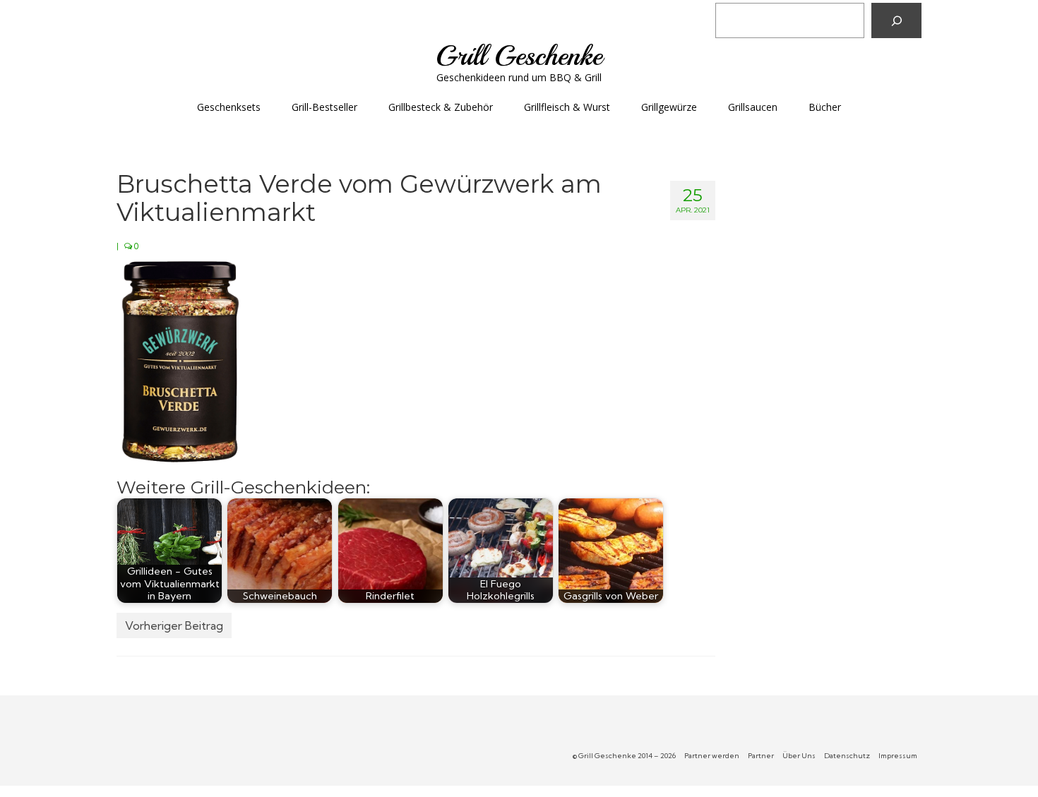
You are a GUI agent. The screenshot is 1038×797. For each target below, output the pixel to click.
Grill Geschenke (519, 55)
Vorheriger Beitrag (174, 625)
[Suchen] (896, 20)
